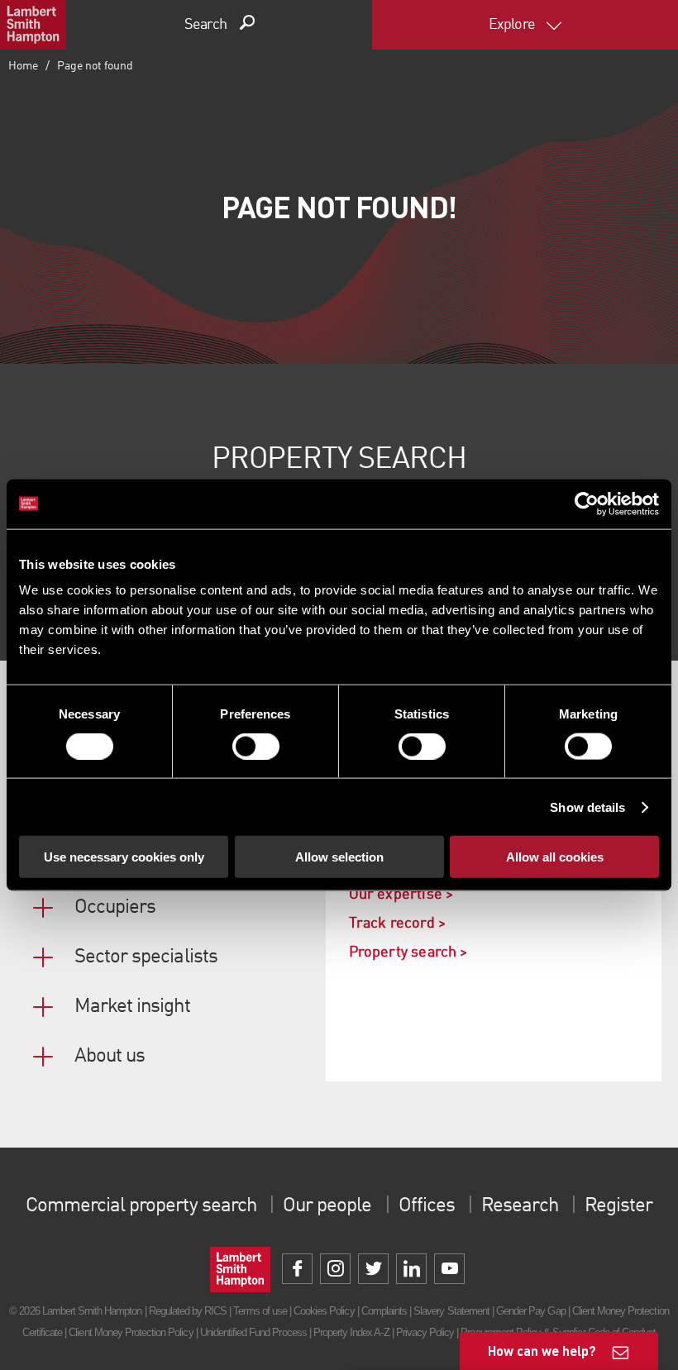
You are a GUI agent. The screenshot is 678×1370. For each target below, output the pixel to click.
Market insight (132, 1007)
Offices (427, 1206)
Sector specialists (145, 957)
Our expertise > (401, 894)
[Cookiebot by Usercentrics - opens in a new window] (586, 503)
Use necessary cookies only (124, 857)
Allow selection (339, 857)
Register (618, 1206)
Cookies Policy (324, 1311)
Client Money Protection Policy (131, 1332)
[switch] (255, 746)
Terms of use (259, 1311)
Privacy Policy (425, 1332)
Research (519, 1206)
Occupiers (114, 908)
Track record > (397, 923)
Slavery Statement (451, 1311)
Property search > (408, 952)
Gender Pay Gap (531, 1311)
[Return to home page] (33, 25)
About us (109, 1057)
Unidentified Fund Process (253, 1332)
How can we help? (542, 1350)
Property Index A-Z (351, 1332)
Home (23, 66)
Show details (587, 807)
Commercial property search (141, 1206)
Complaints (384, 1311)
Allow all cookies (555, 857)
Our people (327, 1206)
